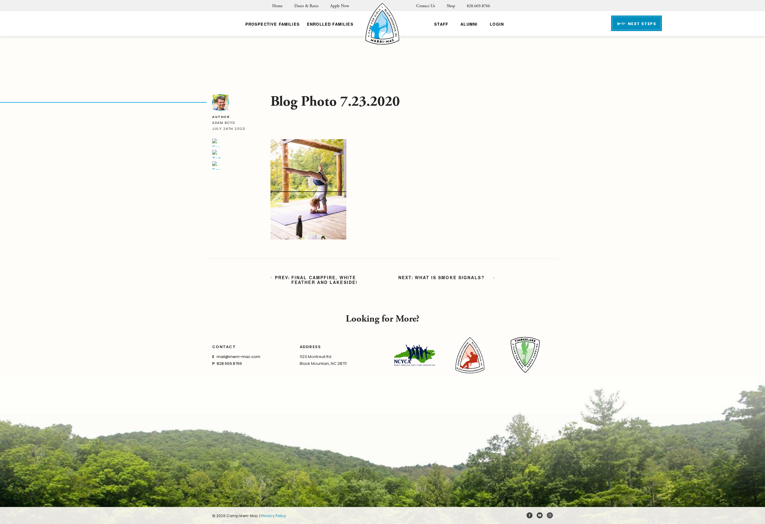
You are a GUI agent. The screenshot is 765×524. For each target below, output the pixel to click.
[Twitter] (216, 154)
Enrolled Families (330, 24)
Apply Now (339, 6)
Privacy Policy (273, 515)
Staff (441, 24)
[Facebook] (216, 143)
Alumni (469, 24)
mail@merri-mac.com (238, 356)
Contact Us (425, 6)
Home (277, 6)
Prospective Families (272, 24)
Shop (451, 6)
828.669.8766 (478, 6)
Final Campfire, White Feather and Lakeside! (324, 280)
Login (497, 24)
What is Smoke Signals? (450, 277)
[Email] (216, 165)
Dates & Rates (306, 6)
